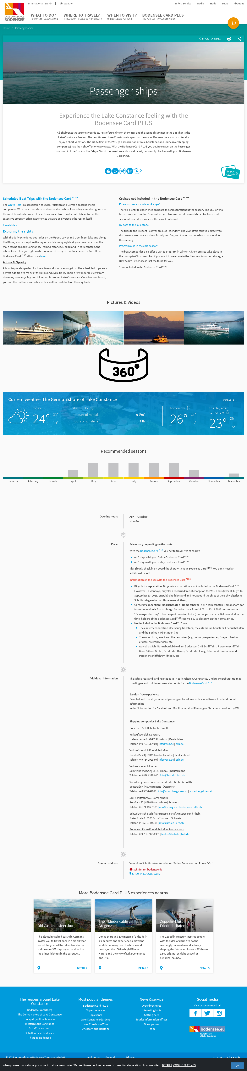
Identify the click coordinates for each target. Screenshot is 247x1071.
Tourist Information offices (151, 1019)
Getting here (151, 1015)
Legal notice (92, 1057)
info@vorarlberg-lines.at (173, 791)
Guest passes (151, 1024)
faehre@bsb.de (170, 834)
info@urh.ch (166, 823)
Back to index (211, 38)
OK (237, 1065)
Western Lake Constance (39, 1023)
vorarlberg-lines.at (200, 791)
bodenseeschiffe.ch (190, 807)
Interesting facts (151, 1010)
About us (239, 3)
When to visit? (122, 16)
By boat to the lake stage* (134, 225)
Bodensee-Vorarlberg (39, 1010)
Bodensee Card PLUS (163, 16)
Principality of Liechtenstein (39, 1019)
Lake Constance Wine (95, 1024)
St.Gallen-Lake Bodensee (39, 1033)
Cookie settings (184, 1065)
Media (200, 3)
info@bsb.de (166, 744)
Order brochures (151, 1005)
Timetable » (10, 225)
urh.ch (180, 823)
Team (151, 1029)
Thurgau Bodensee (39, 1037)
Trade (213, 3)
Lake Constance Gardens (95, 1019)
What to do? (44, 16)
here (43, 256)
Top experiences (95, 1010)
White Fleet (14, 204)
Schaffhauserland (39, 1028)
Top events (95, 1015)
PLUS (161, 550)
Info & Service (183, 3)
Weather (68, 3)
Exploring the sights (18, 231)
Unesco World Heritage (95, 1029)
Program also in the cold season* (138, 246)
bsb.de (180, 744)
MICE (225, 3)
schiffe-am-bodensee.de (148, 869)
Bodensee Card (149, 551)
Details (228, 400)
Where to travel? (83, 16)
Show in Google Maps (146, 874)
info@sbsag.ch (168, 807)
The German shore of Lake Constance (40, 1014)
